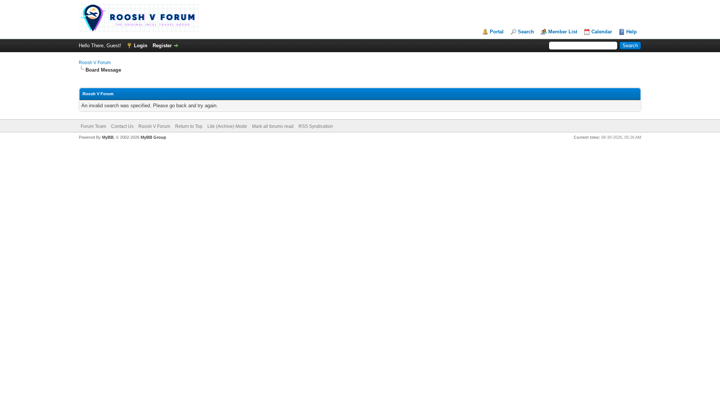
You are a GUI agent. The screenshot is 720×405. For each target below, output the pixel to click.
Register (162, 45)
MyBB (108, 137)
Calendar (601, 31)
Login (140, 45)
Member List (562, 31)
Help (631, 31)
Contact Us (122, 126)
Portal (497, 31)
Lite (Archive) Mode (227, 126)
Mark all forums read (273, 126)
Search (526, 31)
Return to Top (188, 126)
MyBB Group (153, 137)
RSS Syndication (315, 126)
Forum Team (93, 126)
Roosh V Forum (95, 62)
